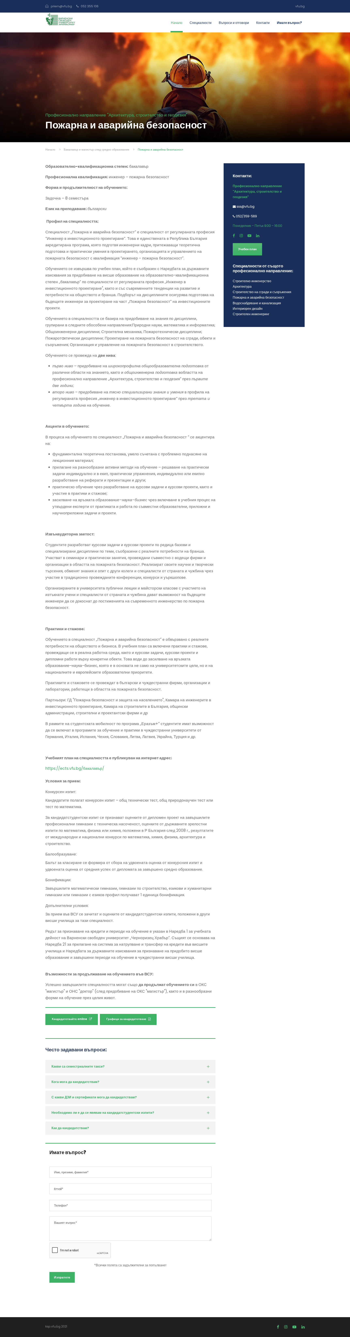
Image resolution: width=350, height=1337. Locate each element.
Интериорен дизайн (247, 308)
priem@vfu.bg (61, 6)
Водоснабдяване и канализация (257, 303)
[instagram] (241, 235)
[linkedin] (257, 235)
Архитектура (242, 286)
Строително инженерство (252, 281)
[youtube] (249, 235)
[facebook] (234, 235)
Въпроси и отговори (234, 22)
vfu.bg (300, 6)
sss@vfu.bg (245, 206)
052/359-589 (246, 216)
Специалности (200, 22)
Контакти (263, 22)
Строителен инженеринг (251, 314)
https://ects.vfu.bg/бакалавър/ (74, 768)
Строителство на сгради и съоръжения (262, 292)
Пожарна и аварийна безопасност (258, 297)
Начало (176, 22)
